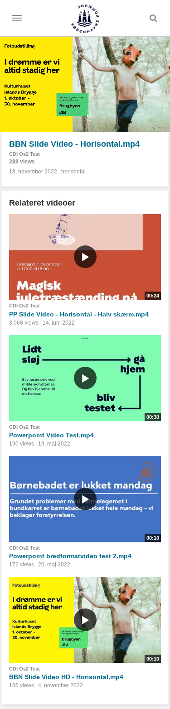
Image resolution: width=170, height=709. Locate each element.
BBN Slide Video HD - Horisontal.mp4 (66, 676)
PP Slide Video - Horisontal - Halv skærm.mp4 (79, 314)
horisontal (73, 171)
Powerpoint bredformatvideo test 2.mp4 (70, 556)
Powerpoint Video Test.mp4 (51, 435)
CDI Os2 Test (24, 154)
